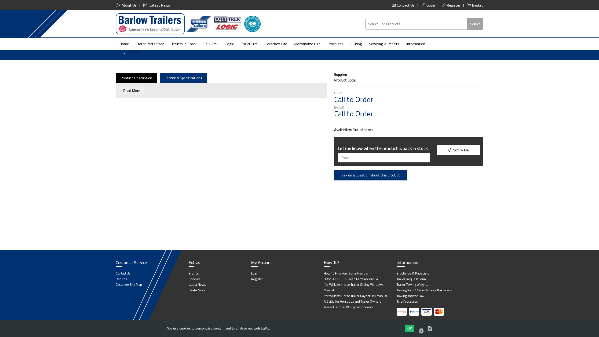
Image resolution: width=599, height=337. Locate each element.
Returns (121, 278)
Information (415, 44)
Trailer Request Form (411, 278)
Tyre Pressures (407, 301)
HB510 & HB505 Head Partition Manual (351, 278)
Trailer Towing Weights (412, 284)
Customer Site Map (129, 284)
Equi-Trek (211, 44)
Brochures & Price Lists (413, 273)
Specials (194, 278)
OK (409, 328)
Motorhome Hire (307, 44)
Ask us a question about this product (370, 175)
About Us (129, 5)
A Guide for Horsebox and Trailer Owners (352, 301)
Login (430, 5)
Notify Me (460, 150)
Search (475, 24)
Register (453, 5)
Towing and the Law (410, 295)
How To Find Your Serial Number (346, 273)
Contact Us (406, 5)
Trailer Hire (249, 44)
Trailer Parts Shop (150, 44)
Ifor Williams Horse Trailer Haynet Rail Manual (355, 295)
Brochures (335, 44)
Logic (229, 44)
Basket (477, 5)
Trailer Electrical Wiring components (348, 306)
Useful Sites (197, 290)
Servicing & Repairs (384, 44)
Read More (131, 90)
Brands (194, 273)
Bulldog (356, 44)
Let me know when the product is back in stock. (383, 148)
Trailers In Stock (184, 44)
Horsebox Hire (276, 44)
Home (124, 44)
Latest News (159, 5)
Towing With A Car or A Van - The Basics (424, 290)
